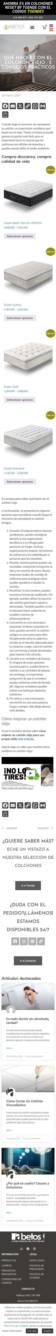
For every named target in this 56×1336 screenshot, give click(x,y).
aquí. (30, 788)
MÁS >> (9, 1048)
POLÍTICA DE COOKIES (16, 1325)
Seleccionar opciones (20, 236)
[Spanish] (51, 29)
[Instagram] (24, 941)
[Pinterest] (32, 941)
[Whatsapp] (21, 1249)
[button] (32, 27)
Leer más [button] (32, 1331)
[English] (51, 25)
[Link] (41, 941)
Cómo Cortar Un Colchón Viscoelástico (24, 1103)
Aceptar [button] (47, 1331)
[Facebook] (15, 941)
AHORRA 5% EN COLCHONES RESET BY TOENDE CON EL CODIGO (28, 7)
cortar (48, 606)
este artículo (26, 739)
